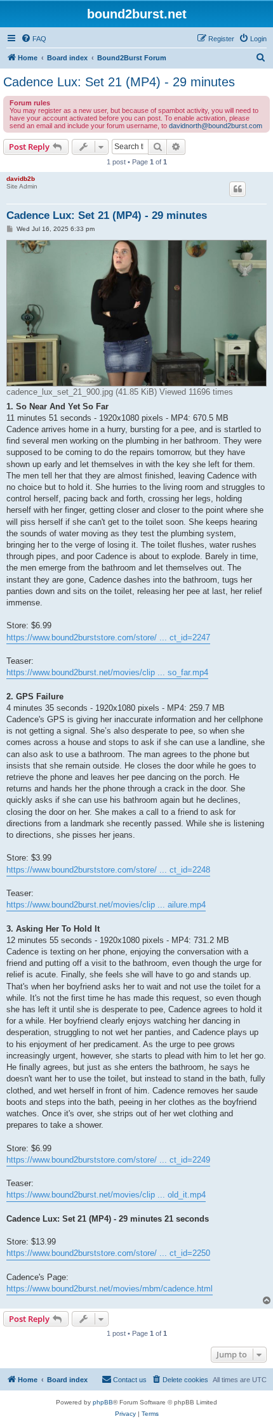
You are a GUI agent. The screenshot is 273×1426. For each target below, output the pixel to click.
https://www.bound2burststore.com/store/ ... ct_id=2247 (108, 637)
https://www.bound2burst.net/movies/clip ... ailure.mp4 (106, 904)
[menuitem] (33, 38)
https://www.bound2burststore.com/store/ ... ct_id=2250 (108, 1253)
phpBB (103, 1402)
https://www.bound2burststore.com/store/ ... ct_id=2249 (108, 1160)
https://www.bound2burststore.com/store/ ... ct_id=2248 (108, 870)
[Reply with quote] (237, 189)
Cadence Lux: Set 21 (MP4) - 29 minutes (119, 82)
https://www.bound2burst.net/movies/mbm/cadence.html (109, 1288)
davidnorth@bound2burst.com (215, 125)
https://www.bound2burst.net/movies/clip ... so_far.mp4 (107, 672)
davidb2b (20, 178)
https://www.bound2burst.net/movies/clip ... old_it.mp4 (106, 1194)
